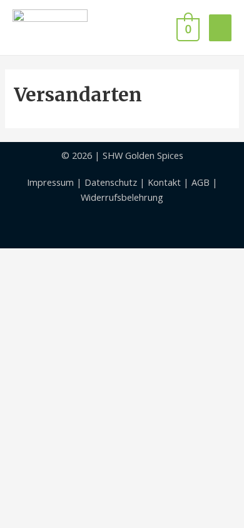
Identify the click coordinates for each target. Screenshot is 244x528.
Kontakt (164, 182)
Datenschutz (110, 182)
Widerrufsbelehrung (122, 197)
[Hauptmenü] (220, 27)
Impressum (50, 182)
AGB (200, 182)
